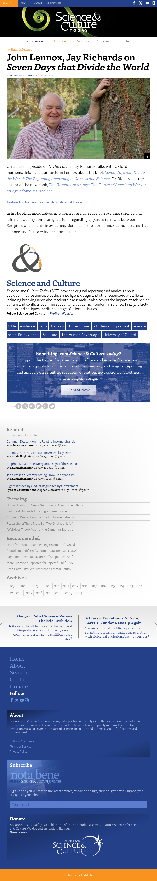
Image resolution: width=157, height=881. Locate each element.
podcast (122, 326)
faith (43, 326)
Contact (19, 679)
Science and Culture (43, 283)
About (25, 3)
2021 (56, 586)
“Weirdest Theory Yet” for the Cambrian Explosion (41, 529)
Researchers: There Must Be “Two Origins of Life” (40, 523)
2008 (39, 593)
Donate (38, 3)
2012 (139, 586)
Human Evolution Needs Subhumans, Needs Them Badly (45, 505)
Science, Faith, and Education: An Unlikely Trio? (39, 453)
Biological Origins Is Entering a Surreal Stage (37, 511)
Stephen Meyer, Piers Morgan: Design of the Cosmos (42, 464)
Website (68, 313)
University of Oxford (119, 334)
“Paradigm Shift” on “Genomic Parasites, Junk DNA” (42, 551)
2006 (58, 593)
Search (18, 672)
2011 (10, 593)
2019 (75, 586)
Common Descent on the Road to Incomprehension (42, 441)
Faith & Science (21, 49)
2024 (23, 586)
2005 (68, 593)
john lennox (102, 326)
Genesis (57, 326)
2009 (29, 593)
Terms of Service (20, 746)
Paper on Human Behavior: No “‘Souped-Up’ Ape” (40, 557)
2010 (19, 593)
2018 (84, 586)
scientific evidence (23, 334)
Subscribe (54, 3)
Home (17, 658)
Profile (54, 313)
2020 (65, 586)
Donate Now (78, 389)
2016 (103, 586)
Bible (12, 326)
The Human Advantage (80, 334)
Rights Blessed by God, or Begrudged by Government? (43, 486)
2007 (48, 593)
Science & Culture (22, 75)
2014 (121, 586)
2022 (47, 586)
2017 (94, 586)
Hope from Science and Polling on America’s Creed (41, 545)
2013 (130, 586)
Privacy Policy (18, 751)
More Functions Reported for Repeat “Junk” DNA (40, 563)
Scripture (50, 334)
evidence (27, 326)
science (139, 326)
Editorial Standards (22, 741)
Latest (105, 41)
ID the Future (78, 326)
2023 (35, 586)
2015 (112, 586)
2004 (78, 593)
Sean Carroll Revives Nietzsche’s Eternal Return (39, 569)
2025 (11, 586)
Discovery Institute (80, 875)
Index (126, 41)
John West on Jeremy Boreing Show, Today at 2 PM (41, 475)
